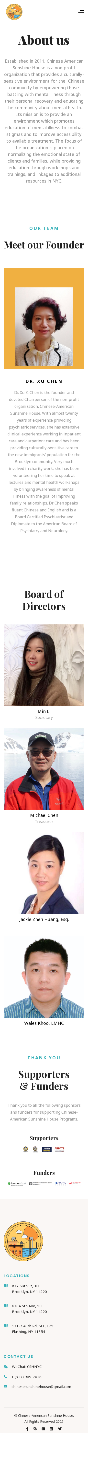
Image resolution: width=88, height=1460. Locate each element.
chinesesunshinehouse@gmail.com (41, 1386)
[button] (53, 11)
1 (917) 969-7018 (26, 1376)
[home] (13, 12)
